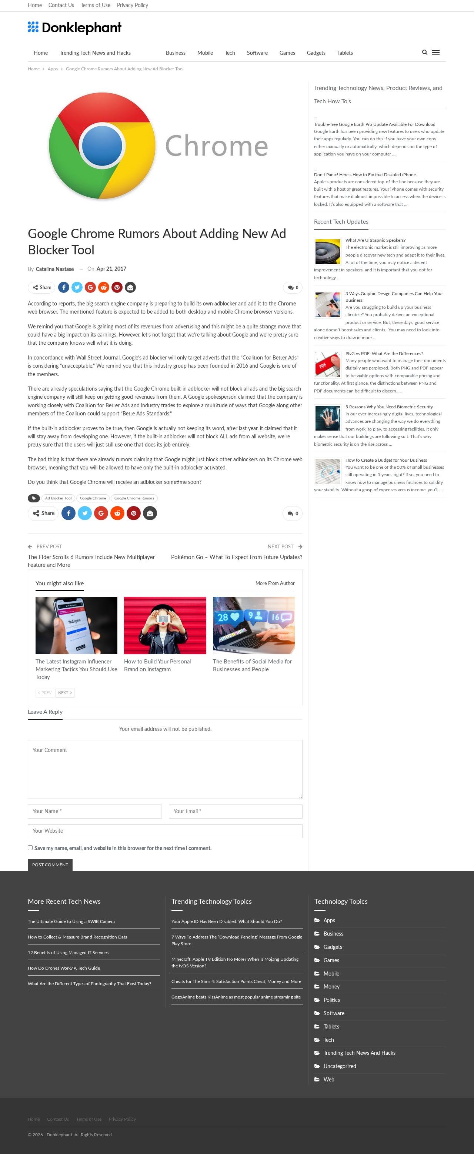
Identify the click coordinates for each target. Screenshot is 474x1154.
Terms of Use (95, 5)
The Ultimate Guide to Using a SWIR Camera (71, 921)
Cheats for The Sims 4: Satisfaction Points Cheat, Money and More (236, 981)
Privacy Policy (132, 5)
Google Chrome (93, 498)
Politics (332, 1000)
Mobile (205, 53)
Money (332, 987)
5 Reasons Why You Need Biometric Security (389, 407)
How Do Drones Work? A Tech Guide (64, 968)
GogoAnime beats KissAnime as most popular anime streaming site (236, 997)
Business (176, 53)
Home (35, 5)
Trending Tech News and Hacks (95, 53)
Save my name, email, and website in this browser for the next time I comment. (122, 848)
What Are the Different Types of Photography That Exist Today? (89, 983)
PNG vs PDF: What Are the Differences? (384, 353)
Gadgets (316, 53)
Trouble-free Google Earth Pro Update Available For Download (374, 124)
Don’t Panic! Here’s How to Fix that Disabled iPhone (365, 175)
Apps (148, 53)
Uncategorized (340, 1066)
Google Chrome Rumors (134, 498)
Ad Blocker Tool (58, 498)
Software (257, 53)
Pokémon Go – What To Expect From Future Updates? (237, 557)
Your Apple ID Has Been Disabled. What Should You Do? (226, 921)
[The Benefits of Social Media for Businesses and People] (254, 625)
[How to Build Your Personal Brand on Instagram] (165, 625)
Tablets (345, 53)
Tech (230, 53)
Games (287, 53)
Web (329, 1080)
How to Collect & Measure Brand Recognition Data (77, 937)
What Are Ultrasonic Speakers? (375, 240)
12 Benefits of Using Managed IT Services (68, 952)
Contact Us (61, 5)
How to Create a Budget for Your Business (386, 460)
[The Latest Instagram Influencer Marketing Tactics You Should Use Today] (76, 625)
